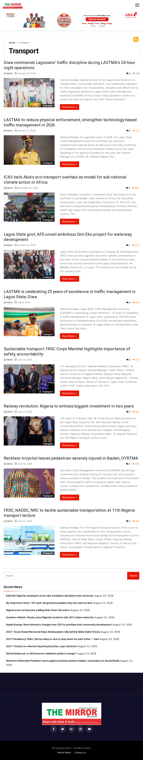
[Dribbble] (80, 729)
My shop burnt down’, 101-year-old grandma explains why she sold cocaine (49, 602)
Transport (47, 105)
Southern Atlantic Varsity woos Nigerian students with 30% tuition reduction (50, 617)
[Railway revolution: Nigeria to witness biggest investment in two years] (29, 431)
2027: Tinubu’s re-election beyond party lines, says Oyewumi (41, 646)
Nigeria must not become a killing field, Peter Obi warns (38, 610)
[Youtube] (89, 729)
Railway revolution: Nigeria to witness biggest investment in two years (69, 406)
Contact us (80, 752)
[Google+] (71, 729)
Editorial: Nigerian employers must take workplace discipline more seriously (49, 595)
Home (12, 42)
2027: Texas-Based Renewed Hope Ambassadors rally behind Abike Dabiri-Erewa (53, 631)
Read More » (69, 106)
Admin (9, 73)
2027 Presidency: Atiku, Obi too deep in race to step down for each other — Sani (52, 639)
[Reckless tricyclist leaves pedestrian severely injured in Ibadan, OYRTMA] (29, 483)
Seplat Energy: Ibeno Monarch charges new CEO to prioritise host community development (59, 624)
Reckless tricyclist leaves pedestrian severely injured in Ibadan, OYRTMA (71, 458)
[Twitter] (62, 729)
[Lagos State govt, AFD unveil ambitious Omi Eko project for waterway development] (29, 264)
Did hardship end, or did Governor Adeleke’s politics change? (41, 653)
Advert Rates (64, 752)
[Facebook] (53, 729)
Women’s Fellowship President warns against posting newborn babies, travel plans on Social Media (62, 660)
